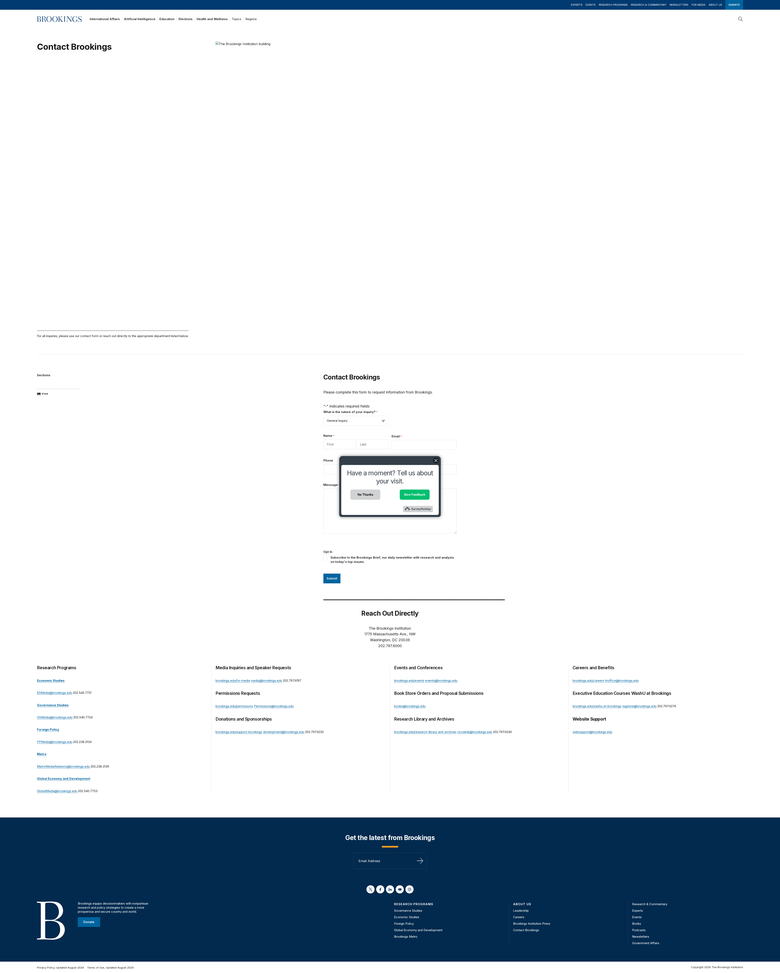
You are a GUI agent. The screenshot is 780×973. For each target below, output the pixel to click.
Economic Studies (406, 917)
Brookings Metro (405, 936)
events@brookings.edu (441, 680)
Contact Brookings (526, 930)
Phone (328, 460)
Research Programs (613, 4)
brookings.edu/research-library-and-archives (425, 732)
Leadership (521, 910)
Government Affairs (645, 943)
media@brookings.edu (266, 680)
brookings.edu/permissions (234, 706)
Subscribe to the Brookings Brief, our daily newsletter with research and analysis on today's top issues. (392, 559)
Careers (518, 917)
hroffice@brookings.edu (622, 680)
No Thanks (365, 494)
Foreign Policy (404, 923)
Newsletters (679, 4)
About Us (715, 4)
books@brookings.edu (410, 706)
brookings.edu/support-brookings (239, 732)
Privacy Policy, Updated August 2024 (60, 967)
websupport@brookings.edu (592, 732)
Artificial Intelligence (139, 19)
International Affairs (105, 19)
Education (166, 19)
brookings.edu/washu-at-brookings (597, 706)
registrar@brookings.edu (639, 706)
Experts (576, 4)
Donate (734, 4)
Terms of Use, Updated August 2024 (110, 967)
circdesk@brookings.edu (474, 732)
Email (397, 436)
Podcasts (639, 930)
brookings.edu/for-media (233, 680)
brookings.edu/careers (588, 680)
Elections (186, 19)
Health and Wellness (212, 19)
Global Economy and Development (418, 930)
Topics (236, 19)
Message (331, 485)
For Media (698, 4)
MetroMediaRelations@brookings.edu (63, 766)
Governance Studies (408, 910)
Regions (251, 19)
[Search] (740, 19)
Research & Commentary (648, 4)
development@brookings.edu (283, 732)
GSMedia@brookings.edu (55, 717)
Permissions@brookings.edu (274, 706)
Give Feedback (414, 494)
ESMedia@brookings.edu (54, 693)
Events (591, 4)
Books (636, 923)
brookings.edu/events (409, 680)
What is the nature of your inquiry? (350, 412)
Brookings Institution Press (531, 923)
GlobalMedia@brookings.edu (57, 791)
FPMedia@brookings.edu (54, 742)
